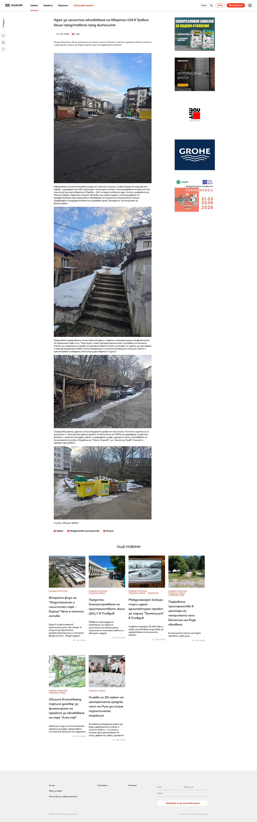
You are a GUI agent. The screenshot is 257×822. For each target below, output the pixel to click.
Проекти (48, 5)
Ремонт (110, 531)
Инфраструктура (58, 591)
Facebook (132, 785)
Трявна (59, 531)
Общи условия (55, 791)
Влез (220, 5)
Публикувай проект (83, 5)
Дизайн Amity (185, 814)
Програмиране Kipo (200, 814)
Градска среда (97, 593)
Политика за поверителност (63, 796)
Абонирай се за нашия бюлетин (182, 803)
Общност (63, 5)
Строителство (176, 595)
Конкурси (153, 593)
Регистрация (236, 5)
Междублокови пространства (84, 531)
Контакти (103, 785)
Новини (34, 5)
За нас (52, 785)
